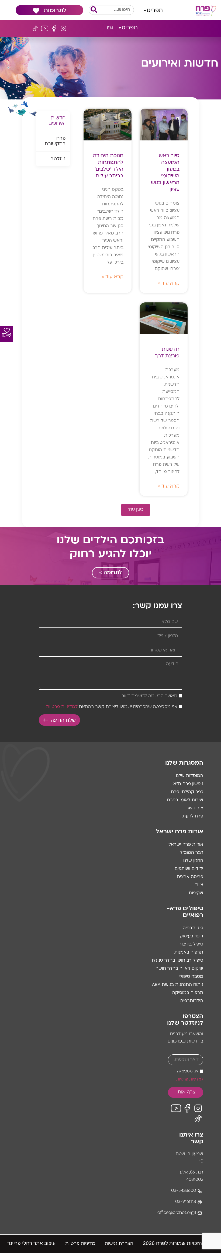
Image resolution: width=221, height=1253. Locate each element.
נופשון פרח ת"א (188, 784)
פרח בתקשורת (54, 141)
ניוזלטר (58, 159)
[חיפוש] (94, 10)
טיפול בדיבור (191, 944)
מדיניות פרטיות (80, 1244)
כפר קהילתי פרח (187, 792)
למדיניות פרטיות (62, 707)
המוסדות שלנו (189, 776)
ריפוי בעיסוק (191, 936)
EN (110, 28)
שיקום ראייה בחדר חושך (179, 968)
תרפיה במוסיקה (187, 993)
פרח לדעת (192, 816)
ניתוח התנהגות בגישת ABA (177, 985)
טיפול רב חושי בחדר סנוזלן (177, 960)
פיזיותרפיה (193, 928)
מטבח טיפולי (191, 977)
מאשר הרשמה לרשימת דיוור (149, 696)
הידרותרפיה (191, 1001)
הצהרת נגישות (119, 1244)
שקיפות (196, 893)
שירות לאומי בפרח (185, 800)
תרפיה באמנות (188, 952)
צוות (199, 885)
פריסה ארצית (190, 877)
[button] (153, 10)
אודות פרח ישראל (185, 845)
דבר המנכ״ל (191, 853)
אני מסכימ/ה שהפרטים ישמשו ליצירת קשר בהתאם (111, 707)
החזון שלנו (193, 861)
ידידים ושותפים (189, 869)
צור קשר (194, 808)
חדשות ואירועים (57, 121)
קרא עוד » (168, 283)
